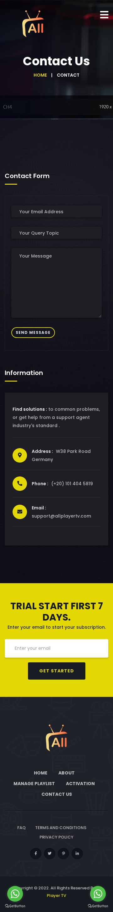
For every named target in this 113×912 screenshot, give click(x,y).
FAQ (21, 828)
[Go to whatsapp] (15, 894)
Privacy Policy (56, 837)
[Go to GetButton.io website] (15, 906)
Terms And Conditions (60, 828)
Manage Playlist (34, 783)
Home (40, 75)
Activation (80, 783)
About (66, 773)
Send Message (33, 332)
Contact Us (56, 794)
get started (56, 671)
